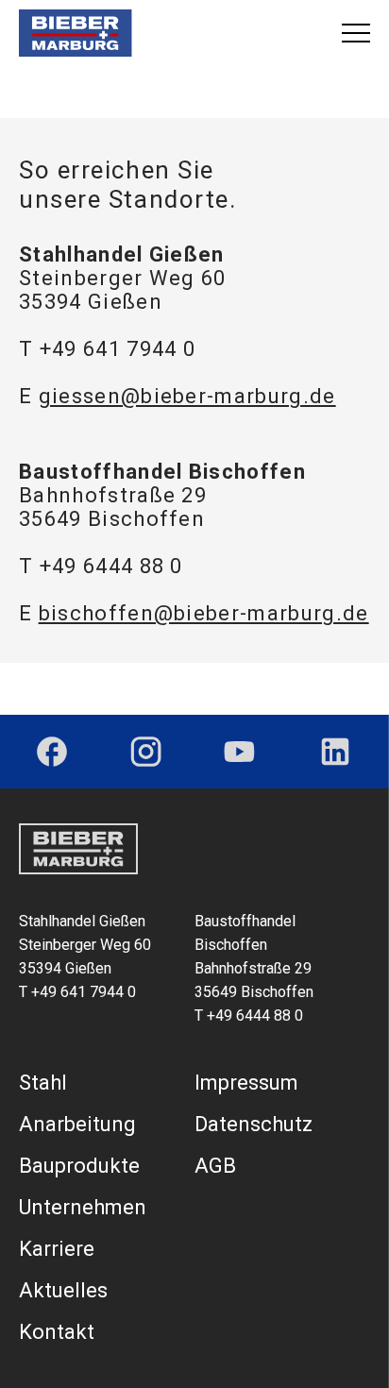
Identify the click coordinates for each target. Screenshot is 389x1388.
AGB (215, 1165)
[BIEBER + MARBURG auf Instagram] (145, 752)
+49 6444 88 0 (111, 566)
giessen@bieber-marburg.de (187, 396)
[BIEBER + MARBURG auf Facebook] (52, 752)
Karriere (56, 1249)
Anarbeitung (77, 1124)
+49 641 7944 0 (117, 349)
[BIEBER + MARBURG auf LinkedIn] (335, 752)
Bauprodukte (79, 1165)
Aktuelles (63, 1290)
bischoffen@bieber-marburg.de (204, 613)
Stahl (43, 1082)
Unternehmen (82, 1207)
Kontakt (56, 1332)
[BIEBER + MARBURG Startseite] (75, 33)
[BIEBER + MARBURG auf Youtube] (239, 752)
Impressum (246, 1082)
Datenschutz (253, 1124)
